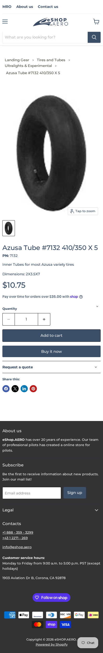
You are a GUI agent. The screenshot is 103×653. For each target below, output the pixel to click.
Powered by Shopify (52, 644)
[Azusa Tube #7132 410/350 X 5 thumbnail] (9, 228)
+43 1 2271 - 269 (15, 538)
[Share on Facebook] (6, 388)
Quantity (9, 308)
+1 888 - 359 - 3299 (17, 532)
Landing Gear (17, 60)
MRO (6, 6)
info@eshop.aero (17, 547)
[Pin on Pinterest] (33, 388)
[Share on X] (15, 388)
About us (24, 6)
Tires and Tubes (51, 60)
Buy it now (51, 351)
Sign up (74, 492)
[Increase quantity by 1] (44, 319)
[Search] (94, 37)
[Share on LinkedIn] (24, 388)
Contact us (48, 6)
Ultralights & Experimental (28, 65)
